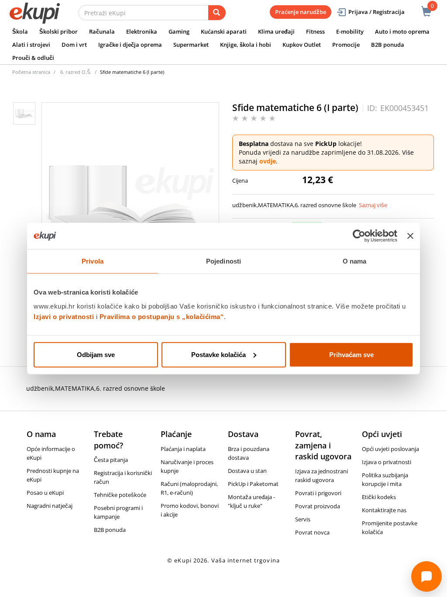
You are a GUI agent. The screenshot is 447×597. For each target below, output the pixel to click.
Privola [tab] (92, 261)
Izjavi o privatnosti (64, 316)
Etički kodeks (379, 497)
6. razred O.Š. (75, 72)
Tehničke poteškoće (120, 495)
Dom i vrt (74, 45)
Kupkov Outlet (301, 45)
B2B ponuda (387, 45)
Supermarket (191, 45)
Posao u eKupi (45, 492)
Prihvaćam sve (351, 354)
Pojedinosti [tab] (223, 261)
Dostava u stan (247, 471)
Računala (102, 31)
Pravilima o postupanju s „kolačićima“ (162, 316)
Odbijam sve (96, 354)
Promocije (346, 45)
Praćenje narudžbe (300, 12)
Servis (302, 519)
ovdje (267, 161)
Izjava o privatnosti (386, 462)
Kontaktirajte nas (384, 510)
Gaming (178, 31)
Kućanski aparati (224, 31)
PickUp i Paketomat (253, 484)
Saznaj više (373, 205)
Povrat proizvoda (317, 506)
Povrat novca (312, 532)
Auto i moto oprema (402, 31)
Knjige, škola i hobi (245, 45)
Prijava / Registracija (376, 12)
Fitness (315, 31)
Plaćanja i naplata (183, 449)
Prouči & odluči (33, 58)
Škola (20, 31)
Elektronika (141, 31)
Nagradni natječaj (49, 506)
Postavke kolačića (218, 354)
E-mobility (350, 31)
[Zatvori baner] (410, 236)
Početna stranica (31, 72)
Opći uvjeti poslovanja (390, 449)
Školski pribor (58, 31)
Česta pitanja (111, 460)
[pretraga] (217, 12)
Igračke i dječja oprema (130, 45)
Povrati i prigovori (318, 493)
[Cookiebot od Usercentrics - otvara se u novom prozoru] (359, 236)
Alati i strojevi (31, 45)
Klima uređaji (276, 31)
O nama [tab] (355, 261)
